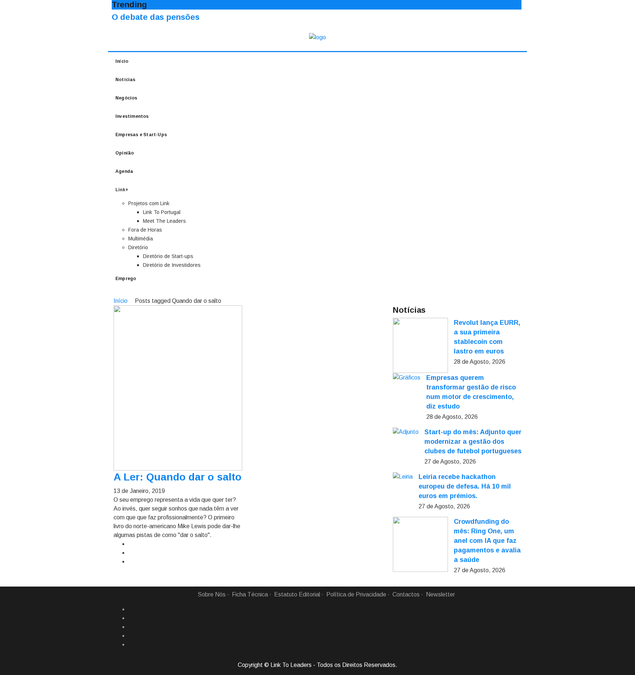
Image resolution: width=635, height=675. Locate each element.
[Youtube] (131, 644)
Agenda (124, 171)
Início (121, 61)
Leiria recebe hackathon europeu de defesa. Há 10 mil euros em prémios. (465, 486)
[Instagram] (131, 636)
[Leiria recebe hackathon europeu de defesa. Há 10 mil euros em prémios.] (403, 476)
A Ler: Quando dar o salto (177, 477)
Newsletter (440, 594)
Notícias (125, 79)
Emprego (125, 278)
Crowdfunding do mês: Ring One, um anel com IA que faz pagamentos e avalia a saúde (487, 540)
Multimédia (140, 239)
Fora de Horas (145, 230)
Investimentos (132, 116)
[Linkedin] (131, 618)
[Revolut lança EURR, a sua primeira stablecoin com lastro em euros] (420, 345)
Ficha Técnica (250, 594)
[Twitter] (131, 627)
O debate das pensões (156, 17)
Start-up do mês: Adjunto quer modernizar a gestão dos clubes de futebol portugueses (472, 441)
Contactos (406, 594)
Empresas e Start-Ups (141, 134)
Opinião (124, 153)
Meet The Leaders (164, 221)
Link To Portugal (161, 212)
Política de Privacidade (356, 594)
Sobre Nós (212, 594)
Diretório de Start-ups (168, 256)
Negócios (126, 98)
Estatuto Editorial (297, 594)
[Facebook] (131, 609)
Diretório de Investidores (172, 265)
